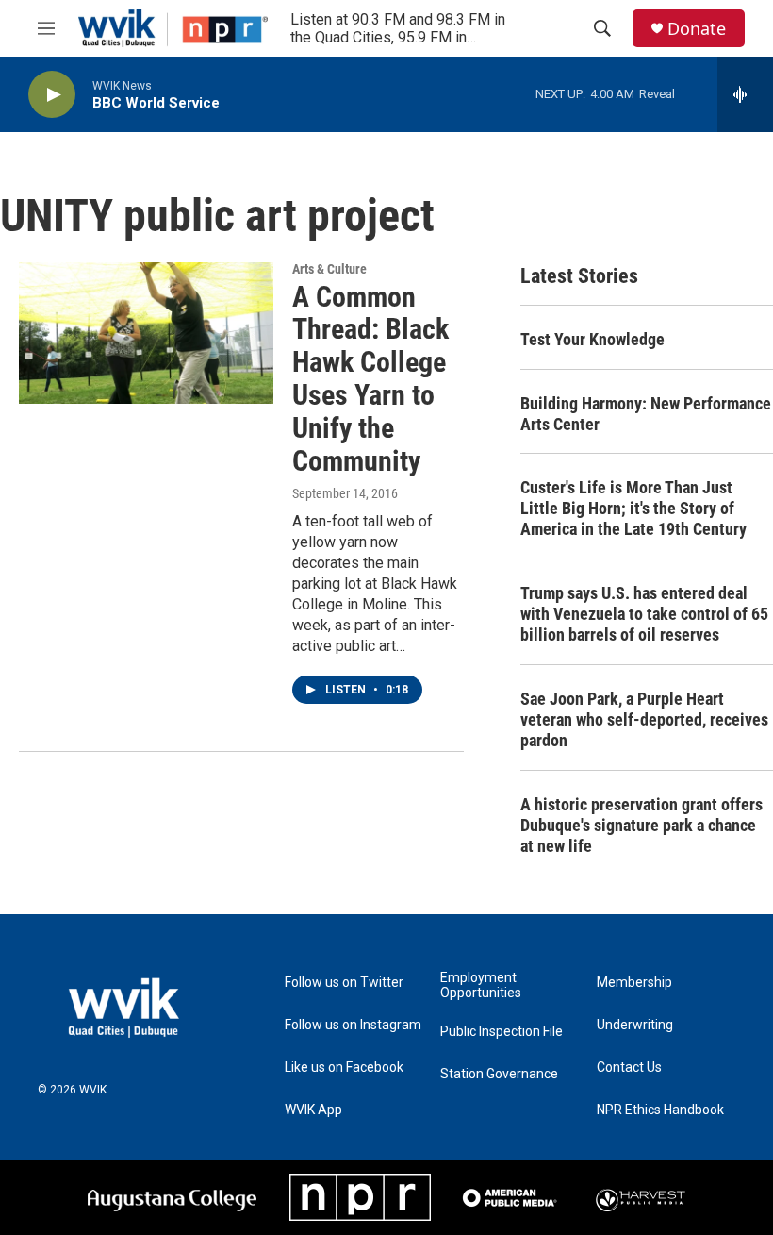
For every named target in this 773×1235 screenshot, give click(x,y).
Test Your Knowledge (592, 339)
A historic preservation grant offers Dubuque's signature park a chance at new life (641, 825)
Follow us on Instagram (353, 1025)
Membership (634, 983)
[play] (52, 95)
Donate (696, 29)
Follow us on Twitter (344, 983)
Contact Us (629, 1067)
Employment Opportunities (480, 985)
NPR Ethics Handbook (660, 1110)
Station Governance (499, 1074)
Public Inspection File (501, 1032)
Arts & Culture (329, 268)
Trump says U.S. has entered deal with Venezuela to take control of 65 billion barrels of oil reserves (644, 613)
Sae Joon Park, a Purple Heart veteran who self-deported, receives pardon (644, 719)
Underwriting (635, 1025)
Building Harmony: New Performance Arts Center (645, 413)
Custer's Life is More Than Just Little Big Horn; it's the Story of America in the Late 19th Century (633, 508)
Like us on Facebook (344, 1067)
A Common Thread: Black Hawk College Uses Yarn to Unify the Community (370, 378)
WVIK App (313, 1110)
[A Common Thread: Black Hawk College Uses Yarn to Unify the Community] (146, 333)
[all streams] (745, 94)
